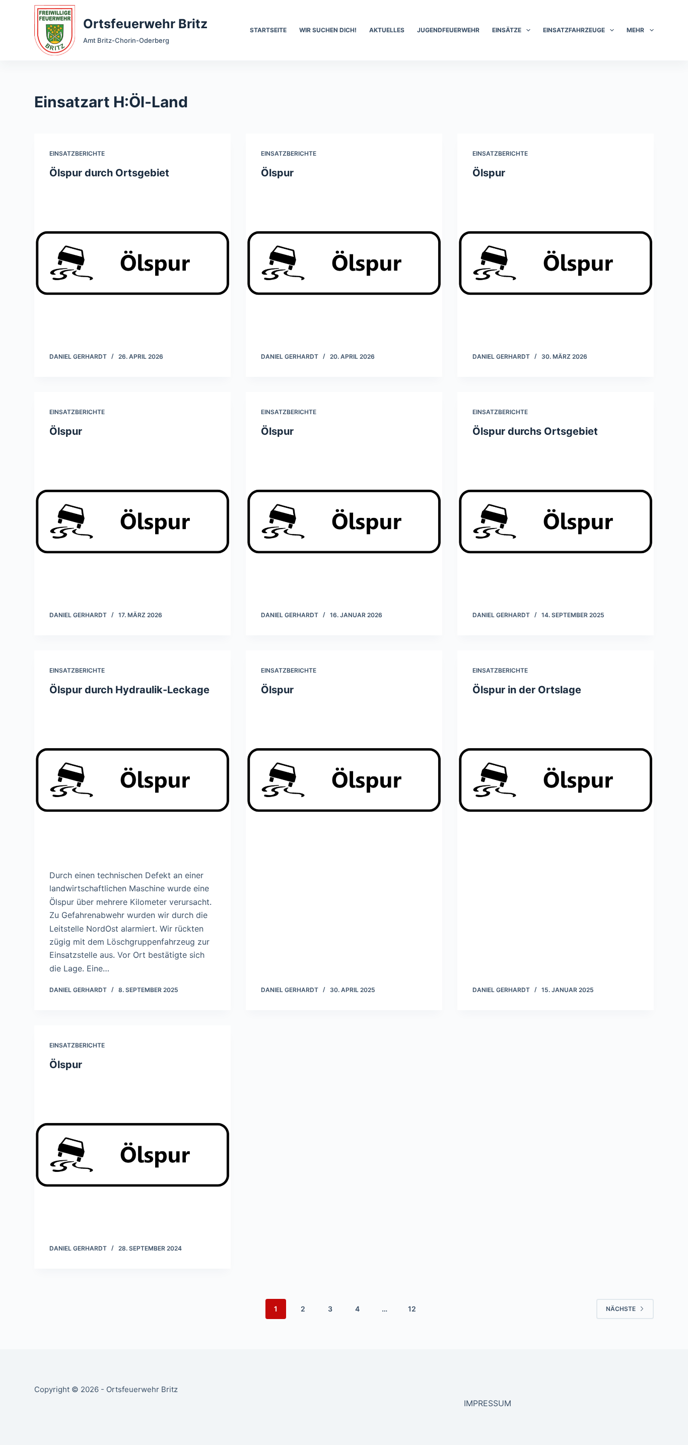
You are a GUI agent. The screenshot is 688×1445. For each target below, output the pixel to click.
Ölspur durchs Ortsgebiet (535, 431)
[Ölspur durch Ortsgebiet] (132, 263)
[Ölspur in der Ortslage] (555, 779)
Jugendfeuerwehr (448, 30)
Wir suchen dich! (328, 30)
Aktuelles (386, 30)
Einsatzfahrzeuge (574, 30)
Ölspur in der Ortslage (526, 690)
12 (412, 1308)
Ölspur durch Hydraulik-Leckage (129, 690)
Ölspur (277, 173)
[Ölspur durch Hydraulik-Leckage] (132, 779)
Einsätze (506, 30)
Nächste (621, 1308)
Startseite (268, 30)
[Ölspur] (344, 263)
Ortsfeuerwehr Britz (145, 23)
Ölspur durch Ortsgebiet (109, 173)
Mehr (635, 30)
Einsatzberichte (77, 153)
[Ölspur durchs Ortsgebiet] (555, 521)
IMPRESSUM (487, 1403)
